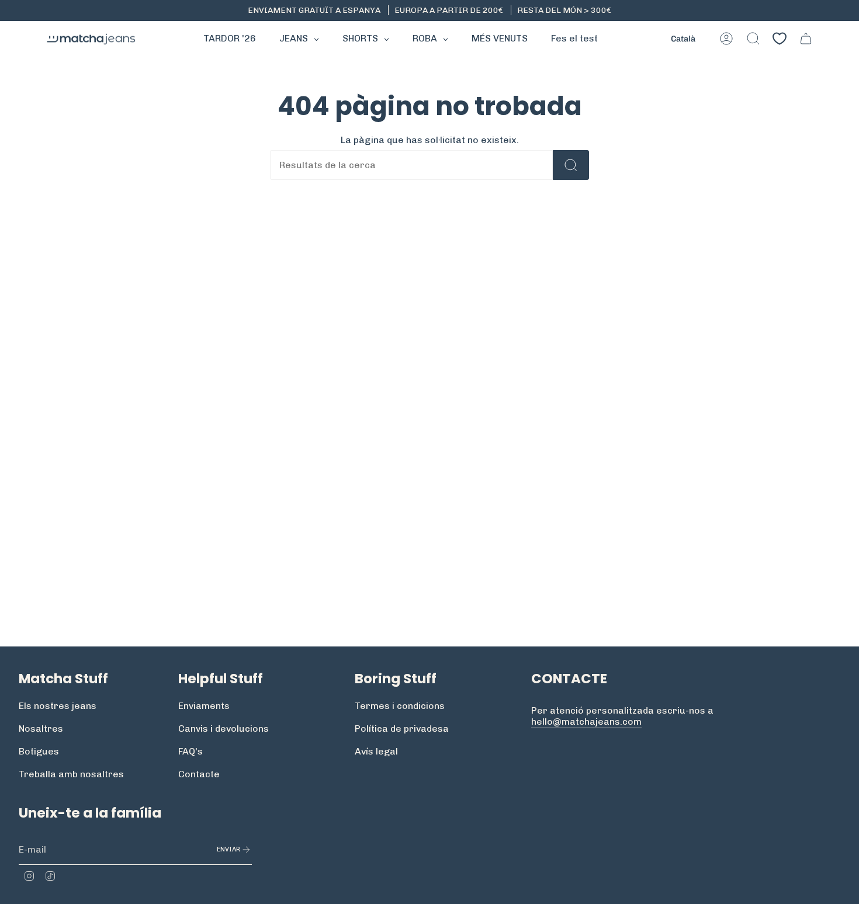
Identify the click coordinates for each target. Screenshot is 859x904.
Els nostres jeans (57, 705)
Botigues (39, 751)
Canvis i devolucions (223, 728)
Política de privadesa (402, 728)
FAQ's (190, 751)
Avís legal (376, 751)
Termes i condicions (400, 705)
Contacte (199, 774)
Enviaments (204, 705)
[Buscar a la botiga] (571, 165)
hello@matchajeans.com (586, 721)
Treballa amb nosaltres (71, 774)
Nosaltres (41, 728)
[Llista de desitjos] (779, 38)
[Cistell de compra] (805, 38)
